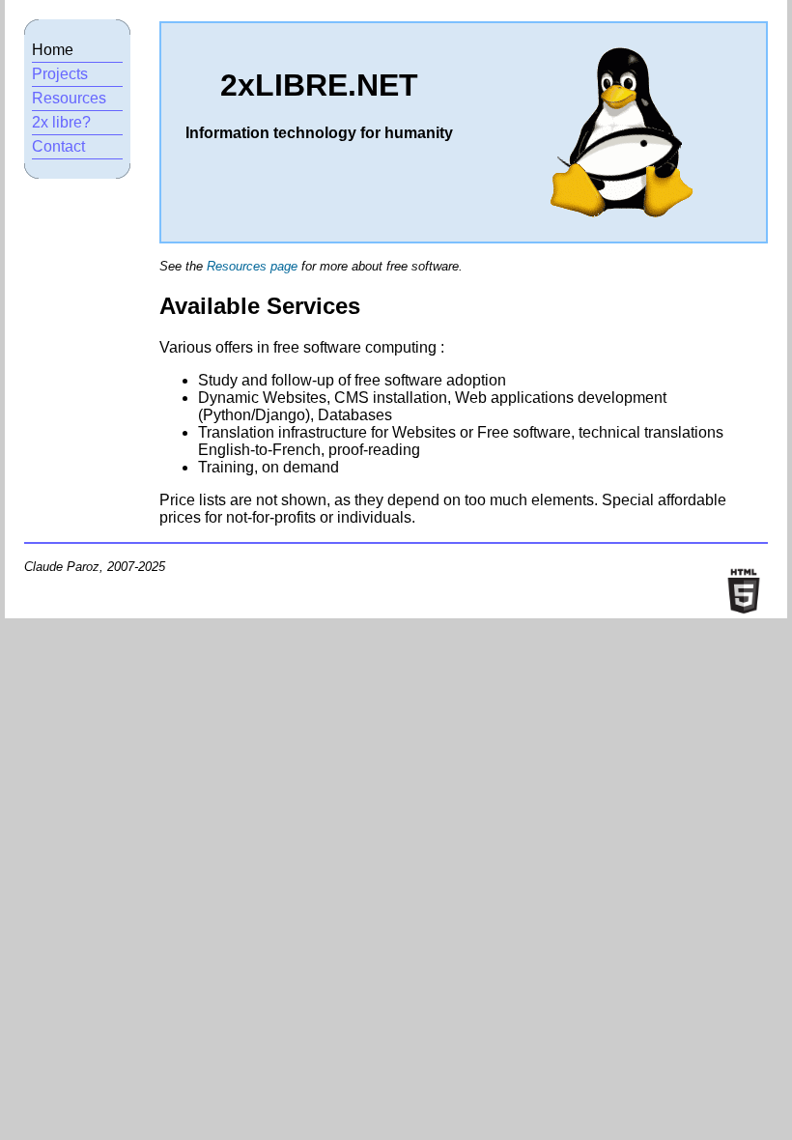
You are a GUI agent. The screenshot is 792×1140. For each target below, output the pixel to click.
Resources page (252, 266)
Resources (69, 98)
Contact (58, 146)
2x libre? (61, 122)
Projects (60, 74)
